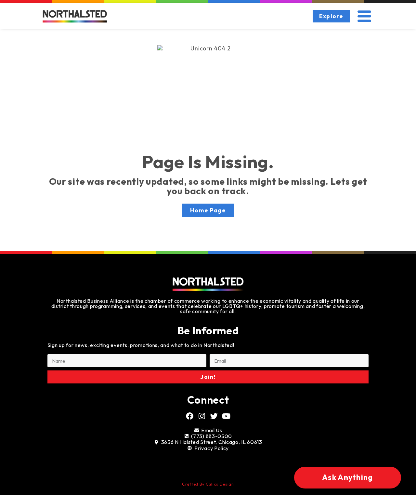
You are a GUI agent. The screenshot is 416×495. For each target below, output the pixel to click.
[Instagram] (202, 416)
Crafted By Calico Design (208, 484)
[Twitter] (214, 416)
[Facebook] (189, 416)
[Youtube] (226, 416)
